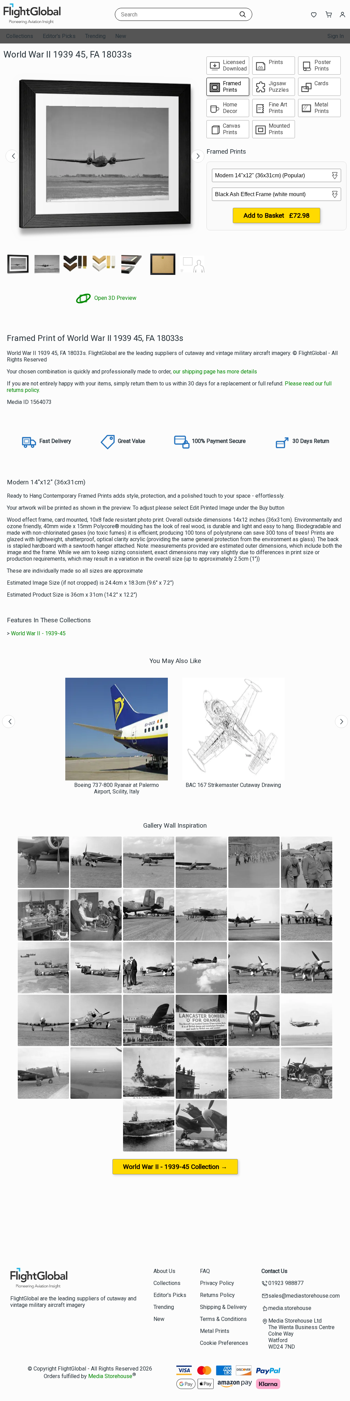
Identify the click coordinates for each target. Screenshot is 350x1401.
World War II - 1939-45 (38, 633)
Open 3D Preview (114, 298)
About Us (164, 1271)
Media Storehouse (110, 1376)
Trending (95, 36)
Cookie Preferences (224, 1343)
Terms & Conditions (223, 1319)
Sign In (335, 36)
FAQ (205, 1271)
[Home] (46, 22)
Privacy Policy (217, 1283)
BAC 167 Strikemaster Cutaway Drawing (233, 785)
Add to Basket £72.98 (276, 215)
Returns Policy (217, 1295)
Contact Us (274, 1271)
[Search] (243, 14)
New (120, 36)
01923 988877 (286, 1283)
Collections (19, 36)
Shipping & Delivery (223, 1307)
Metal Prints (214, 1331)
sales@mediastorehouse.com (304, 1295)
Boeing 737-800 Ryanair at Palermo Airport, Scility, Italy (116, 788)
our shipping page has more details (215, 371)
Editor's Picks (59, 36)
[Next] (197, 156)
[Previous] (11, 156)
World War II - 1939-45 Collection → (175, 1167)
